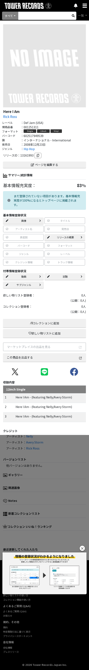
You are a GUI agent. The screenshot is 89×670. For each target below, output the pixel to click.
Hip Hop (29, 149)
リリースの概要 (65, 237)
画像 (23, 220)
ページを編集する (46, 165)
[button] (82, 548)
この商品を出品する (20, 357)
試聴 (65, 276)
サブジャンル (24, 285)
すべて (9, 16)
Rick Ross (10, 116)
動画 (23, 276)
